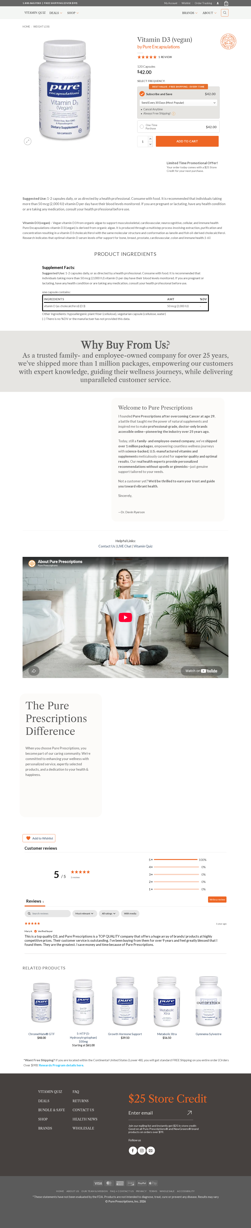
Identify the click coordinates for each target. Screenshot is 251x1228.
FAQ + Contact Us (122, 1191)
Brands (188, 13)
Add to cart (187, 141)
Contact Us (106, 546)
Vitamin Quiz (35, 13)
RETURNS (81, 1101)
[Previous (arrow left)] (4, 1221)
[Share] (26, 1210)
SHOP (43, 1119)
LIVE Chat (124, 546)
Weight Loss (41, 26)
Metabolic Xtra (167, 1034)
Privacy (141, 1191)
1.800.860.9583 (32, 3)
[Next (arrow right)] (15, 1221)
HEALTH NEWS (85, 1119)
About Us (72, 1191)
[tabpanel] (125, 935)
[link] (133, 1151)
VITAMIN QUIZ (50, 1092)
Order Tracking (203, 3)
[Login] (217, 3)
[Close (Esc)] (38, 1210)
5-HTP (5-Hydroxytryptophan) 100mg (83, 1037)
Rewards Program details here (61, 1065)
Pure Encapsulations (161, 46)
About (208, 13)
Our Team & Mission (94, 1191)
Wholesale (167, 1191)
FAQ (76, 1092)
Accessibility (186, 1191)
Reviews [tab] (35, 901)
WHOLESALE (83, 1128)
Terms (153, 1191)
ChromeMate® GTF (41, 1034)
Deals (54, 13)
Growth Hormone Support (125, 1034)
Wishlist (186, 3)
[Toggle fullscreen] (15, 1210)
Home (26, 26)
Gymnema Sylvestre (208, 1034)
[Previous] (23, 1014)
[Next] (227, 1014)
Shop (71, 13)
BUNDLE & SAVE (51, 1110)
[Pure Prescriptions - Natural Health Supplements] (125, 13)
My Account (170, 3)
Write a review (217, 899)
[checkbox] (130, 913)
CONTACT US (83, 1110)
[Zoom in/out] (4, 1210)
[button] (225, 3)
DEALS (43, 1101)
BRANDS (45, 1128)
